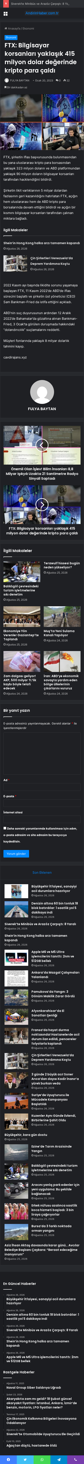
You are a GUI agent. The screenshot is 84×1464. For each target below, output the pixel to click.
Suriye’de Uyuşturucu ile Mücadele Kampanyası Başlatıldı (50, 1099)
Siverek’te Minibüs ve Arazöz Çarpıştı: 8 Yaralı (41, 3)
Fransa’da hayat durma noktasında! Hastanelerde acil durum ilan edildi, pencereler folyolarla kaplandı (55, 1037)
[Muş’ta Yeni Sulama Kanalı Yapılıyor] (62, 616)
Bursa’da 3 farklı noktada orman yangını (51, 1228)
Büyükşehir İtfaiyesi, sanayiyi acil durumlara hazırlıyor (54, 888)
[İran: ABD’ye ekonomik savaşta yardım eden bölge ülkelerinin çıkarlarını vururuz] (62, 661)
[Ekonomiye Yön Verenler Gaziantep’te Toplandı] (21, 616)
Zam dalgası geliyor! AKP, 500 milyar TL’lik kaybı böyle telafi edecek (19, 682)
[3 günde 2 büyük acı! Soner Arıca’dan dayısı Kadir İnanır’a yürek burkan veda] (16, 1080)
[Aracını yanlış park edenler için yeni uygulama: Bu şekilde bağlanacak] (16, 1191)
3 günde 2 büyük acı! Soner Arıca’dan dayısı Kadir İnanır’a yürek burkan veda (55, 1079)
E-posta (9, 796)
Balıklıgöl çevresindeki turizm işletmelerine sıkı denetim (21, 590)
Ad (6, 780)
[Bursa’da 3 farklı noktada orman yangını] (16, 1232)
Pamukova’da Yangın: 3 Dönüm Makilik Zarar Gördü (53, 993)
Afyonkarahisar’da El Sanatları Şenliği (47, 1013)
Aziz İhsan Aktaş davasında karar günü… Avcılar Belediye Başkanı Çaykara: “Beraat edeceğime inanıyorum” (42, 1249)
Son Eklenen (42, 872)
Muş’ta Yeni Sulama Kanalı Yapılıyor (59, 633)
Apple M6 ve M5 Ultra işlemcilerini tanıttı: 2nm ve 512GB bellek (52, 956)
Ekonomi (28, 28)
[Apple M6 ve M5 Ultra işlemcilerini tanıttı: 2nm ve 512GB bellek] (16, 958)
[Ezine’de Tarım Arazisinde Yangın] (16, 1152)
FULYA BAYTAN (19, 80)
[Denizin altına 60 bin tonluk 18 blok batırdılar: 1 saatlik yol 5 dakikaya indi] (16, 909)
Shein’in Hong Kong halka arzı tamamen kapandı (41, 243)
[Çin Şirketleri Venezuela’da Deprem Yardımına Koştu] (15, 263)
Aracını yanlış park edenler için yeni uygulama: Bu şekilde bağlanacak (55, 1189)
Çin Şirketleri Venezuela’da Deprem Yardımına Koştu (52, 1057)
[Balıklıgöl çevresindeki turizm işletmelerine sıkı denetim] (21, 571)
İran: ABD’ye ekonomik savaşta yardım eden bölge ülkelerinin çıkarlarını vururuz (61, 682)
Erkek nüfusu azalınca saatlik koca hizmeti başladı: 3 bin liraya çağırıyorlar (54, 1210)
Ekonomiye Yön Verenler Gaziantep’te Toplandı (21, 635)
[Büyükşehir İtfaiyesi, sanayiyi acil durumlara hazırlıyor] (16, 891)
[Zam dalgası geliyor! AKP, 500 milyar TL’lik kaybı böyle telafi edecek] (21, 661)
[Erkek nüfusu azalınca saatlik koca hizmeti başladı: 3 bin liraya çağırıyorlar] (16, 1211)
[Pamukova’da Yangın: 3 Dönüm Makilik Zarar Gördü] (16, 997)
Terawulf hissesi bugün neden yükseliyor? (62, 565)
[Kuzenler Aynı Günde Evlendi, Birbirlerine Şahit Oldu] (16, 1122)
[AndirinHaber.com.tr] (42, 13)
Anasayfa (13, 28)
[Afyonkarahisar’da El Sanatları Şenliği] (16, 1017)
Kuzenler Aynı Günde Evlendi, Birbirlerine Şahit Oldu (53, 1118)
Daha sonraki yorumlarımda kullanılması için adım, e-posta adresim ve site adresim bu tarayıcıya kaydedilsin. (40, 835)
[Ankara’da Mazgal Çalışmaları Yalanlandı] (16, 978)
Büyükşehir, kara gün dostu (26, 1135)
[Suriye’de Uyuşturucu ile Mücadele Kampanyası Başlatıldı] (16, 1101)
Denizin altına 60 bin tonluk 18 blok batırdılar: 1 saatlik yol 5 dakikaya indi (54, 908)
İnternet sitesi (13, 812)
